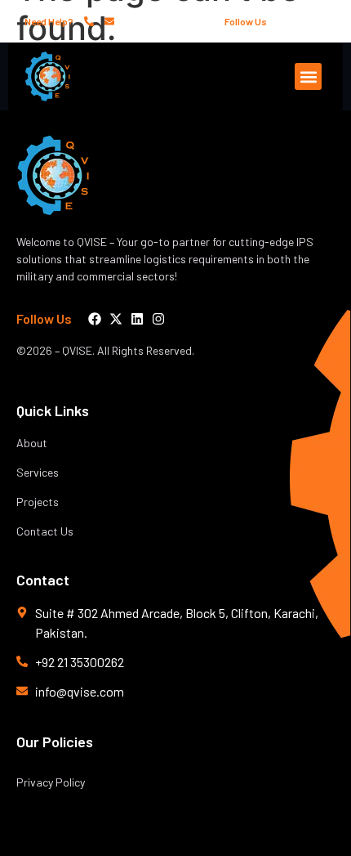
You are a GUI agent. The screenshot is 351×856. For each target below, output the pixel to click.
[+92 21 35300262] (90, 21)
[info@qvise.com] (110, 21)
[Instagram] (322, 21)
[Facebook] (280, 21)
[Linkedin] (308, 21)
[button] (308, 76)
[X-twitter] (294, 21)
